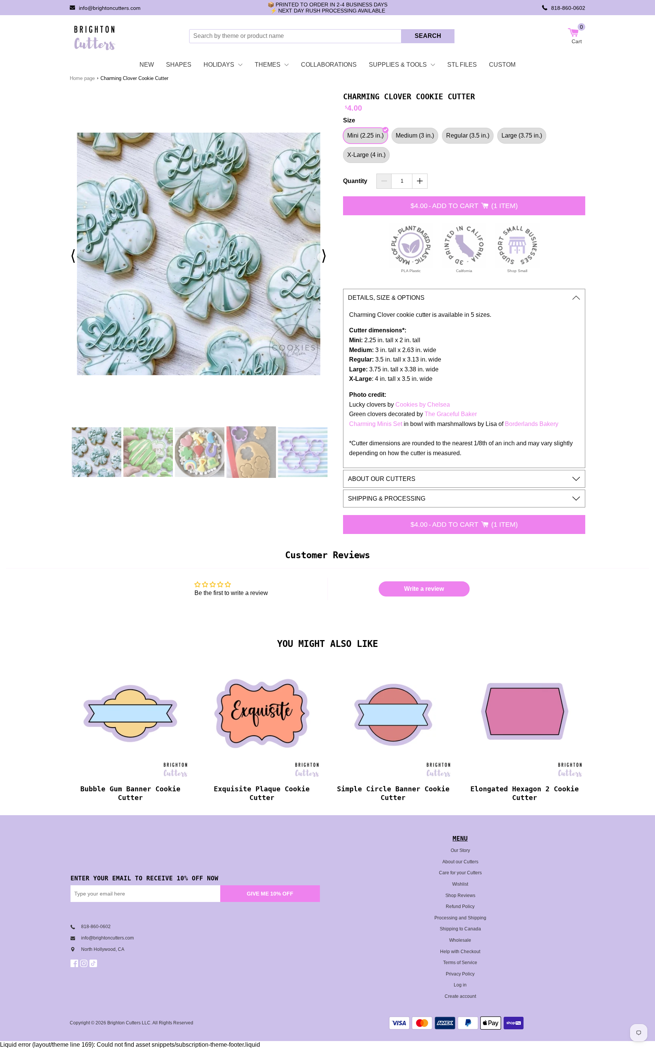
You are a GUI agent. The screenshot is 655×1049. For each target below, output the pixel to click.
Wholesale (460, 940)
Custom (502, 64)
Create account (460, 996)
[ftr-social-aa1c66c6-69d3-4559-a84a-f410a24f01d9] (75, 963)
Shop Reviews (460, 895)
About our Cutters (460, 861)
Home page (82, 78)
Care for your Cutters (460, 872)
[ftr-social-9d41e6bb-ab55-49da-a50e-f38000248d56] (94, 963)
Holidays (219, 64)
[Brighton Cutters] (95, 36)
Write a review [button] (424, 589)
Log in (460, 985)
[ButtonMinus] (384, 181)
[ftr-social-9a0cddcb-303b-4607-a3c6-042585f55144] (84, 963)
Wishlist (460, 884)
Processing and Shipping (460, 918)
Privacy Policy (460, 974)
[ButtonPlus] (420, 181)
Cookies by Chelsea (422, 404)
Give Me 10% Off (270, 894)
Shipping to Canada (460, 929)
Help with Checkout (460, 951)
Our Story (460, 850)
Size (349, 120)
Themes (267, 64)
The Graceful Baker (451, 414)
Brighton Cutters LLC (128, 1023)
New (146, 64)
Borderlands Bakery (531, 424)
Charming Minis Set (375, 424)
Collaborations (329, 64)
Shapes (178, 64)
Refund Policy (460, 906)
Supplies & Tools (398, 64)
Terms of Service (460, 962)
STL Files (462, 64)
